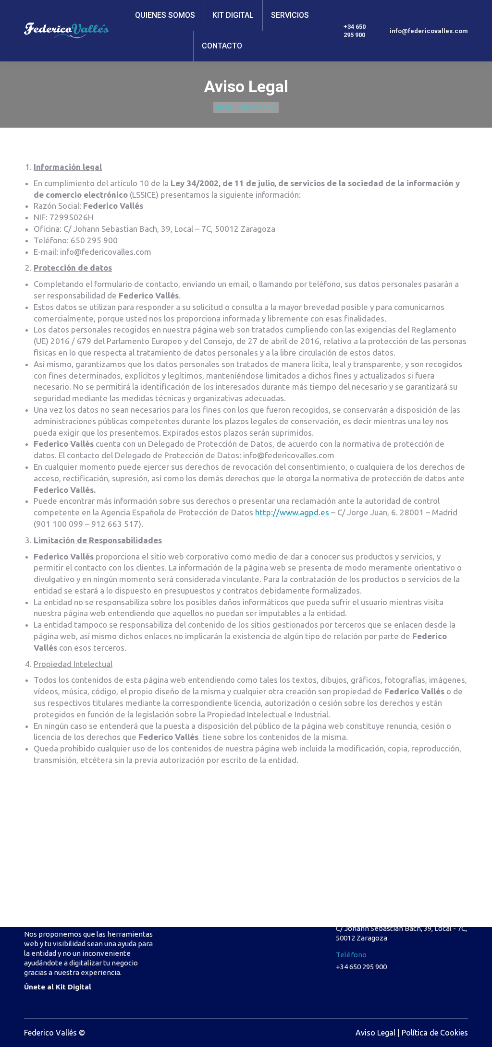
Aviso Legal (375, 1032)
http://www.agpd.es (292, 512)
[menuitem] (165, 15)
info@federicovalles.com (429, 31)
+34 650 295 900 (355, 30)
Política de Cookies (435, 1032)
